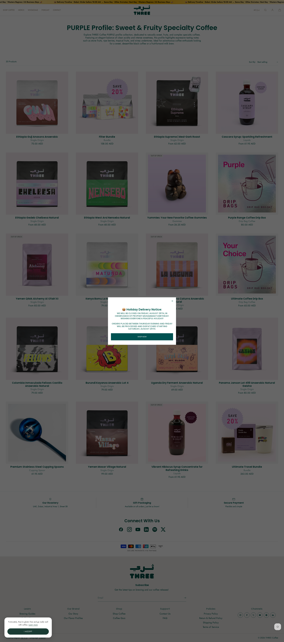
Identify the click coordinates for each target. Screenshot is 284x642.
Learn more (33, 624)
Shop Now (142, 336)
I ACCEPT (28, 631)
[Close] (172, 301)
